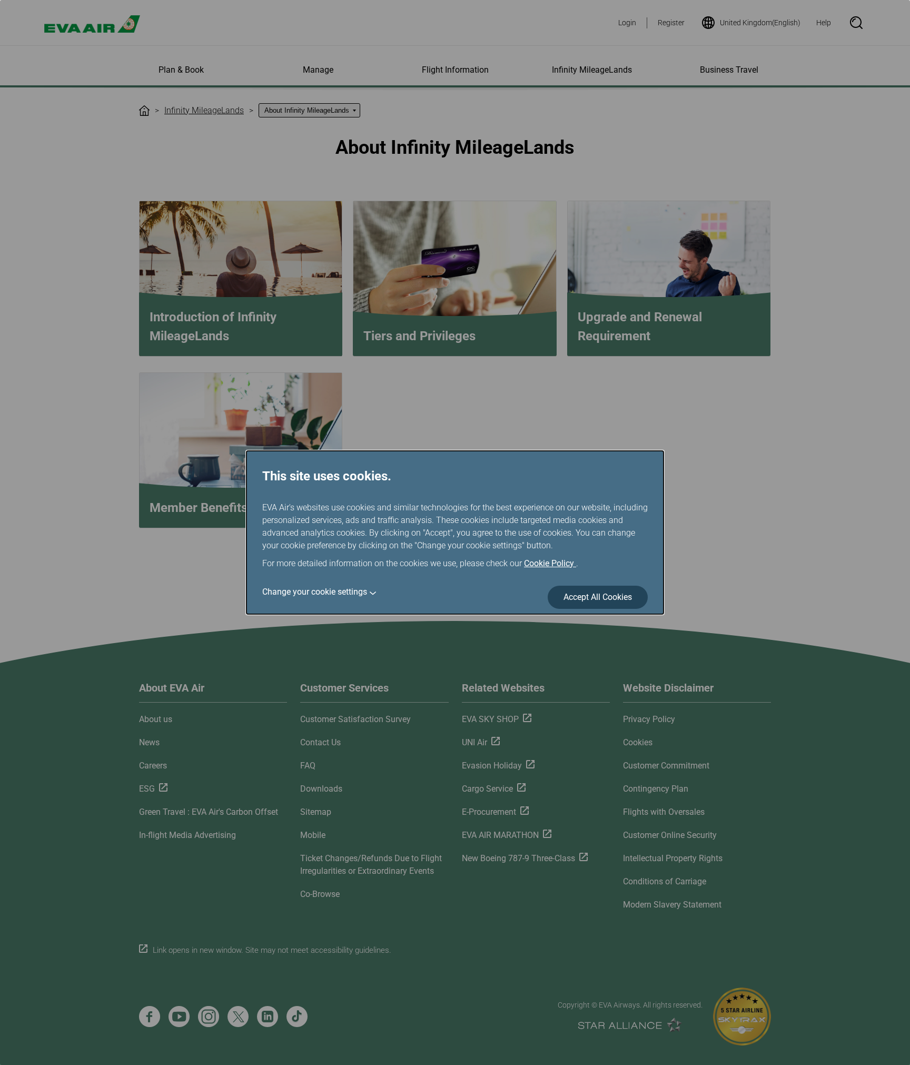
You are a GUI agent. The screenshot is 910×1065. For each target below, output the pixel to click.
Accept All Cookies (597, 597)
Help (823, 22)
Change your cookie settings (314, 592)
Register (671, 22)
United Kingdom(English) (760, 22)
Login (627, 22)
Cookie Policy (550, 563)
